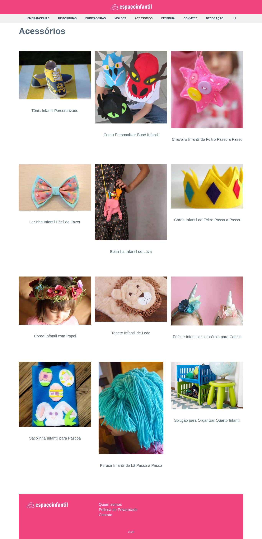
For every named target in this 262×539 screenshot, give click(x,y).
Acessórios (143, 18)
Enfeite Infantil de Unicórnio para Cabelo (207, 337)
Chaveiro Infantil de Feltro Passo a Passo (207, 139)
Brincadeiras (95, 18)
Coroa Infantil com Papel (55, 336)
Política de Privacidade (118, 510)
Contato (105, 515)
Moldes (120, 18)
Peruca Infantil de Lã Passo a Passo (131, 465)
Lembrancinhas (37, 18)
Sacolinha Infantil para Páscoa (55, 438)
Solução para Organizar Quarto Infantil (207, 420)
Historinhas (67, 18)
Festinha (168, 18)
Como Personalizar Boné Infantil (131, 135)
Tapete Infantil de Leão (130, 333)
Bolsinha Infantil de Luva (131, 251)
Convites (190, 18)
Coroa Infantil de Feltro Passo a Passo (207, 220)
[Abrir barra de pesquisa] (235, 18)
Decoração (214, 18)
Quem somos (110, 504)
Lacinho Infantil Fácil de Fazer (54, 222)
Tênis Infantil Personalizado (54, 110)
